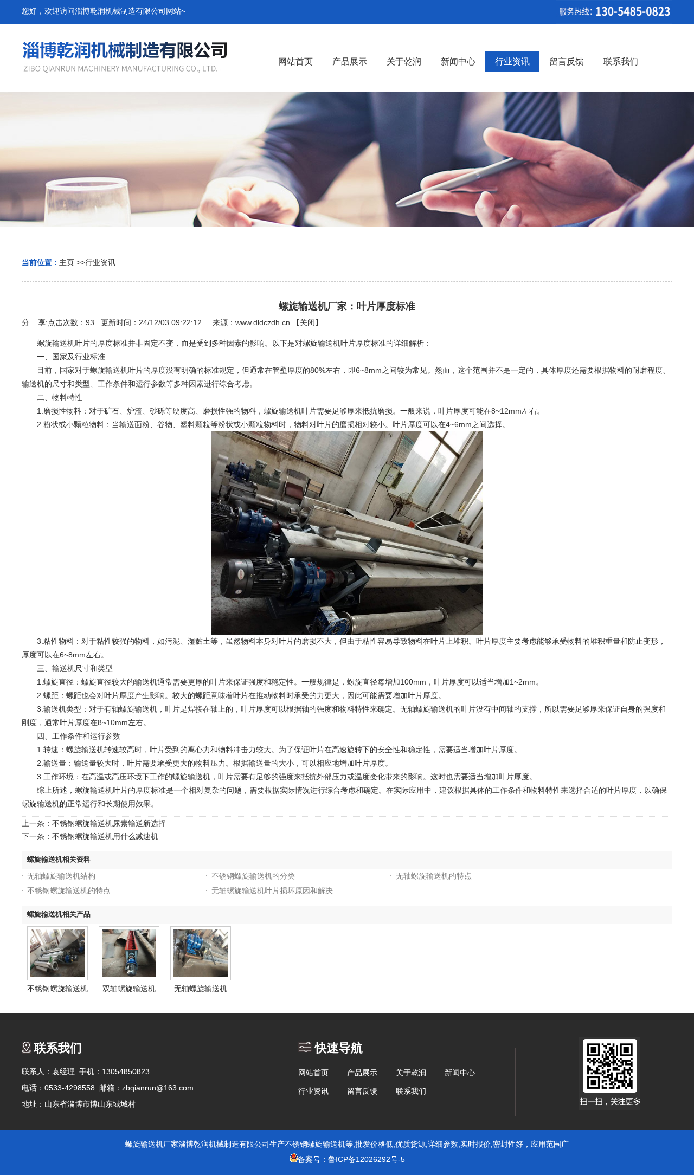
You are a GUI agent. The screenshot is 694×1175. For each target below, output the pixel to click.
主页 (66, 262)
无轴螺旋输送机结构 (61, 875)
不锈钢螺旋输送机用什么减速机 (105, 836)
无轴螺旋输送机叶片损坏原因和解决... (275, 890)
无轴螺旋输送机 (200, 988)
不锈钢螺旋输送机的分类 (253, 875)
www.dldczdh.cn (262, 322)
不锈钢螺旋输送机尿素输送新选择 (109, 823)
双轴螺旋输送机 (129, 988)
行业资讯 (100, 262)
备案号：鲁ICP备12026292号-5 (351, 1159)
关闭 (307, 322)
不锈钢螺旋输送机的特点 (69, 890)
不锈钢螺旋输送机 (57, 988)
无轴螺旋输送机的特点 (434, 875)
